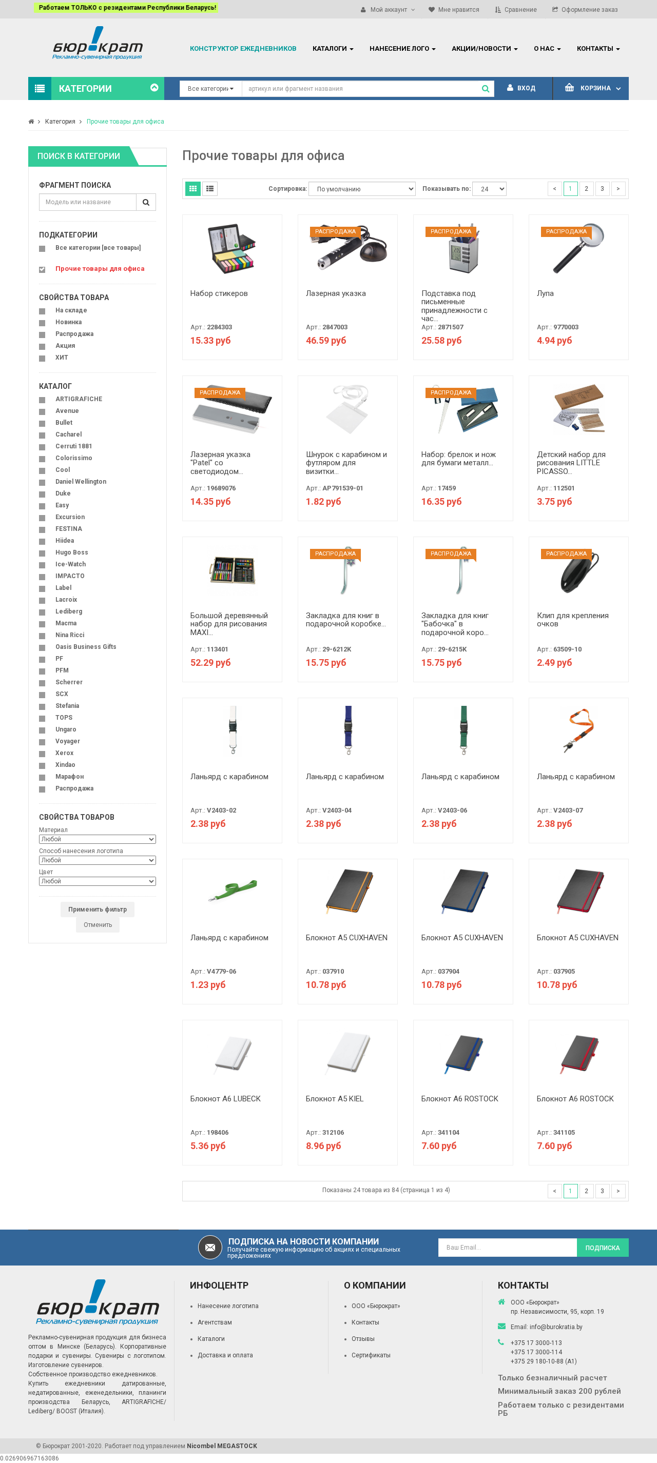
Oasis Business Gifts (86, 646)
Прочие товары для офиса (125, 121)
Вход (525, 88)
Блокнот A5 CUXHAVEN (347, 937)
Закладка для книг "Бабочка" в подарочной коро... (455, 624)
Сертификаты (371, 1355)
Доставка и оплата (225, 1355)
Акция (65, 345)
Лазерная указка (336, 293)
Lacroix (66, 599)
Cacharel (68, 434)
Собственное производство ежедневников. (93, 1374)
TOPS (63, 717)
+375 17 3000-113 (536, 1343)
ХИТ (61, 357)
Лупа (545, 293)
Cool (62, 469)
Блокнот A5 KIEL (335, 1098)
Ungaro (65, 729)
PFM (62, 670)
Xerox (64, 753)
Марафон (69, 776)
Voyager (67, 741)
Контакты (365, 1322)
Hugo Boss (71, 552)
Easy (62, 505)
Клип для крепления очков (573, 620)
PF (59, 658)
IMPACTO (70, 576)
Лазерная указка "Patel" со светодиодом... (220, 463)
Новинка (68, 322)
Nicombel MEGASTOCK (222, 1446)
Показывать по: (446, 188)
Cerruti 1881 (73, 446)
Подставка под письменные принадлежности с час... (454, 306)
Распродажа (74, 334)
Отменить (98, 924)
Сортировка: (287, 188)
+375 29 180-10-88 (538, 1361)
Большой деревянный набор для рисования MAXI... (229, 624)
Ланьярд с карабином (229, 776)
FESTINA (68, 528)
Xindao (65, 764)
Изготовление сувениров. (66, 1365)
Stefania (67, 705)
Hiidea (64, 540)
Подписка (603, 1248)
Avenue (67, 410)
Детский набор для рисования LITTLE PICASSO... (571, 463)
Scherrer (69, 682)
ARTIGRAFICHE (78, 399)
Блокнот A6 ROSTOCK (459, 1098)
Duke (63, 493)
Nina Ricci (69, 635)
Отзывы (363, 1338)
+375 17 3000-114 (536, 1352)
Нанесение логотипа (228, 1306)
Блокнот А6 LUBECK (225, 1098)
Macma (65, 623)
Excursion (70, 517)
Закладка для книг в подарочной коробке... (346, 620)
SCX (61, 694)
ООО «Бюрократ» (376, 1306)
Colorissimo (73, 458)
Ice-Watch (70, 564)
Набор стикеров (219, 293)
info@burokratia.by (556, 1327)
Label (63, 587)
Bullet (63, 422)
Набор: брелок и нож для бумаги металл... (458, 459)
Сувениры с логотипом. (130, 1355)
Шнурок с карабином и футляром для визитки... (346, 463)
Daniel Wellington (80, 481)
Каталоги (211, 1338)
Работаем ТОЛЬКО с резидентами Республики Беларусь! (121, 7)
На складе (71, 310)
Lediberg (68, 611)
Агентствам (215, 1322)
